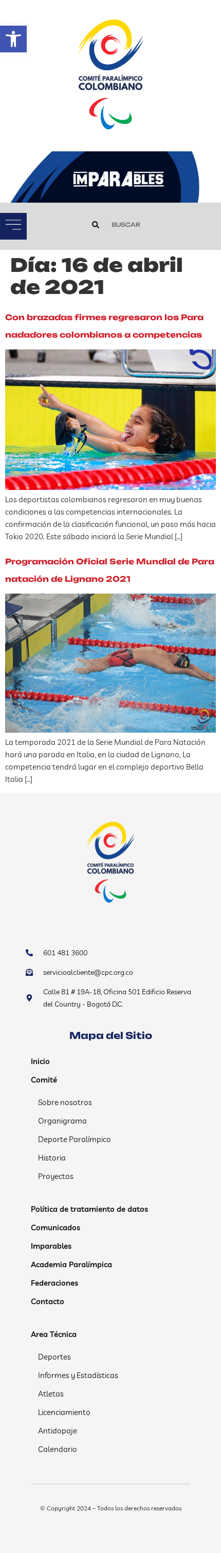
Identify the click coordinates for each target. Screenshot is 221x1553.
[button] (13, 39)
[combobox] (145, 225)
